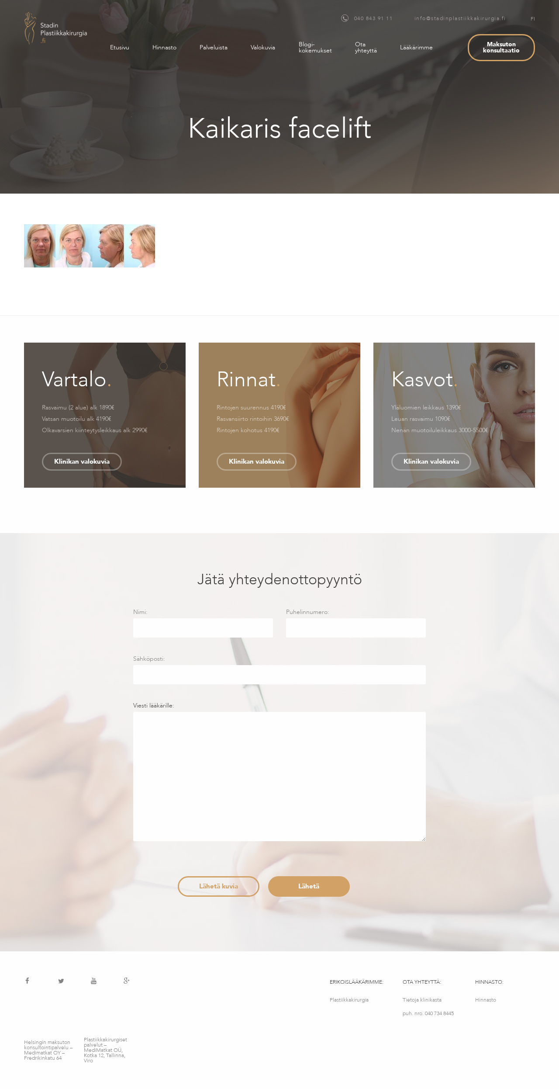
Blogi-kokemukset (315, 47)
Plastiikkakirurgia (349, 999)
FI (533, 18)
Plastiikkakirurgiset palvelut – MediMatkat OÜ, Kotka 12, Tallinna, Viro (105, 1050)
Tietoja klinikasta (422, 999)
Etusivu (119, 47)
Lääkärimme (416, 47)
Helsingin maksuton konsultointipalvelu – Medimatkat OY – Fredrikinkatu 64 (48, 1050)
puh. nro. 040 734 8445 (428, 1013)
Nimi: (140, 612)
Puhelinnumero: (307, 612)
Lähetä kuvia (218, 886)
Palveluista (214, 47)
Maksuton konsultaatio (501, 47)
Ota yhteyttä (366, 47)
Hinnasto (164, 47)
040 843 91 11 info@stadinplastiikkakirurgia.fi (429, 18)
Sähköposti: (149, 659)
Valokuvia (263, 47)
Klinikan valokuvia (82, 461)
